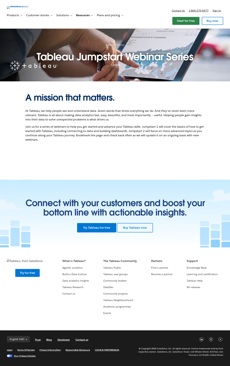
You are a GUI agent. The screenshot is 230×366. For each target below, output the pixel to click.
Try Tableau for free (96, 228)
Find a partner (159, 267)
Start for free (186, 21)
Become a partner (161, 274)
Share (116, 64)
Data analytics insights (75, 280)
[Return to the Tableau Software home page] (20, 6)
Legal (9, 349)
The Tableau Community (120, 261)
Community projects (115, 293)
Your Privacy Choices (25, 355)
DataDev (108, 287)
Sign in (217, 10)
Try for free (27, 273)
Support (192, 261)
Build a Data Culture (74, 274)
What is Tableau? (74, 261)
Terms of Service (26, 349)
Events (107, 313)
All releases (193, 287)
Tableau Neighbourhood (118, 300)
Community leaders (115, 280)
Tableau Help (195, 280)
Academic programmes (117, 306)
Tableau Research (72, 287)
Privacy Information (50, 349)
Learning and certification (202, 274)
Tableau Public (112, 267)
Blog (49, 339)
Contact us (178, 10)
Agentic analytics (72, 267)
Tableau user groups (115, 274)
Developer (64, 339)
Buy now (212, 21)
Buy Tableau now (135, 228)
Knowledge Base (196, 267)
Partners (156, 261)
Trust (38, 339)
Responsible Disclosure (78, 349)
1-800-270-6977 (199, 10)
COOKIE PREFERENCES (107, 349)
